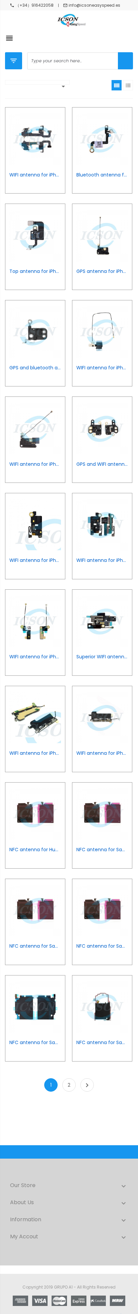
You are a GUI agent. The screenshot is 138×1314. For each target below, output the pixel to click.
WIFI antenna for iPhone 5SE (35, 560)
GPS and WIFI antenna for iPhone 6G (102, 464)
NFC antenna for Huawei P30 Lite (35, 849)
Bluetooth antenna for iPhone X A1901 (102, 174)
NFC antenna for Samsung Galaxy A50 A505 (102, 849)
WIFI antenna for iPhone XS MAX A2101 (35, 174)
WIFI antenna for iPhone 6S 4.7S (102, 367)
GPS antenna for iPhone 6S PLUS (102, 271)
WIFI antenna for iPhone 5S (102, 560)
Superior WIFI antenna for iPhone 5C (102, 656)
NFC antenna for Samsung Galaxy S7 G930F (102, 1042)
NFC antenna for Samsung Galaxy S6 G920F (102, 946)
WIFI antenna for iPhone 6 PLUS (35, 464)
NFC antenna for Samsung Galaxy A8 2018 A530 (35, 946)
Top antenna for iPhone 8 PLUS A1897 (35, 271)
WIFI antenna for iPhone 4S (102, 753)
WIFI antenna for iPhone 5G (35, 656)
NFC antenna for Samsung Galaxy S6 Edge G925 (35, 1042)
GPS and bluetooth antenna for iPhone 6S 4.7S (35, 367)
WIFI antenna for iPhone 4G (35, 753)
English (44, 90)
